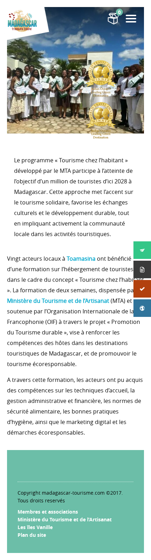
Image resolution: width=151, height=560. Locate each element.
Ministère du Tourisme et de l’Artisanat (58, 301)
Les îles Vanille (35, 527)
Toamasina (81, 258)
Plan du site (32, 535)
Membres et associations (48, 511)
